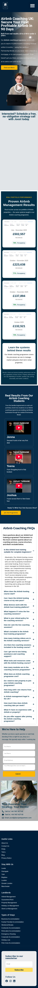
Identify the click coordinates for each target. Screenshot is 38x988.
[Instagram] (10, 981)
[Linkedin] (14, 981)
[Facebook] (6, 981)
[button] (32, 5)
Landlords (6, 892)
